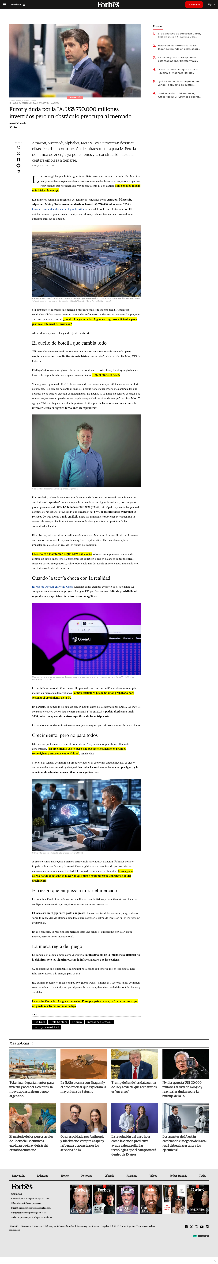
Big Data (39, 1021)
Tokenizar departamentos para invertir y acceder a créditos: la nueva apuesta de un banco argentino (31, 1089)
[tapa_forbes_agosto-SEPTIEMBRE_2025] (197, 1199)
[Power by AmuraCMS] (201, 1235)
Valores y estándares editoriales (59, 1226)
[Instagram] (196, 1227)
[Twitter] (18, 154)
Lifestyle (109, 1176)
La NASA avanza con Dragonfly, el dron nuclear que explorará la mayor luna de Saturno (83, 1087)
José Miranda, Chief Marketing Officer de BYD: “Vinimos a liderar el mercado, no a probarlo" (178, 95)
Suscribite (194, 4)
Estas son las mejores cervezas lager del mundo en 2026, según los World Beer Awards (178, 47)
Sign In (211, 4)
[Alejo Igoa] (127, 1199)
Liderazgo (42, 1176)
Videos (153, 1176)
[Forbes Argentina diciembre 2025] (150, 1199)
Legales (105, 1226)
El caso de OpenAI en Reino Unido (52, 586)
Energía (77, 1021)
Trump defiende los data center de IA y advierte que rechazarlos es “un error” (134, 1087)
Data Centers (59, 1021)
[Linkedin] (18, 172)
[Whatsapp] (18, 148)
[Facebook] (18, 160)
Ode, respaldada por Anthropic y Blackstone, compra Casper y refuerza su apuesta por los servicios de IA (82, 1143)
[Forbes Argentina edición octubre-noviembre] (174, 1199)
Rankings (132, 1176)
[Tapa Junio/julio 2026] (80, 1199)
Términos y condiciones (88, 1226)
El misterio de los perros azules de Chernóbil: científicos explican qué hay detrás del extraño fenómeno (31, 1143)
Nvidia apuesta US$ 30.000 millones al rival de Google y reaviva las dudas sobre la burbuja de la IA (182, 1089)
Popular (158, 26)
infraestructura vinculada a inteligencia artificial (59, 209)
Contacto (38, 1226)
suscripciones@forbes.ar (35, 1213)
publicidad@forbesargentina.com (35, 1199)
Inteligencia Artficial (99, 1021)
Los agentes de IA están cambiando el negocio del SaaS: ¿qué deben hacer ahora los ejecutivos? (184, 1143)
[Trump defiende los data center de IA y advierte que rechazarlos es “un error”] (134, 1064)
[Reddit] (18, 166)
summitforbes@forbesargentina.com (35, 1208)
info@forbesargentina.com (30, 1203)
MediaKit (14, 1226)
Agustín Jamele (17, 123)
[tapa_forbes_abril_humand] (104, 1199)
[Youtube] (202, 1227)
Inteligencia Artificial (46, 1027)
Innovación (18, 1176)
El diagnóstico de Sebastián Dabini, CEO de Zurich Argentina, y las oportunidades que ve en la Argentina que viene (179, 35)
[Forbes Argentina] (109, 4)
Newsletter (26, 1226)
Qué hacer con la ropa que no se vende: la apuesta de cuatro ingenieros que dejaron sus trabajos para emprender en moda (178, 83)
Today (202, 1176)
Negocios (86, 1176)
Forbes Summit (178, 1176)
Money (65, 1176)
